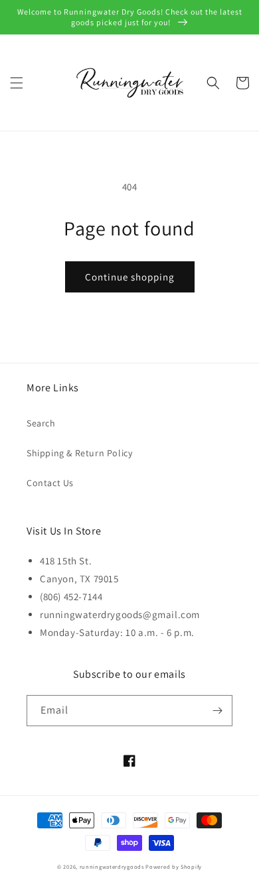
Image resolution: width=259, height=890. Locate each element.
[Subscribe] (217, 710)
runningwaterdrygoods (112, 866)
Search (41, 423)
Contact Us (50, 483)
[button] (16, 82)
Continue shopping (130, 277)
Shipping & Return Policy (79, 453)
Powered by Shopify (173, 866)
